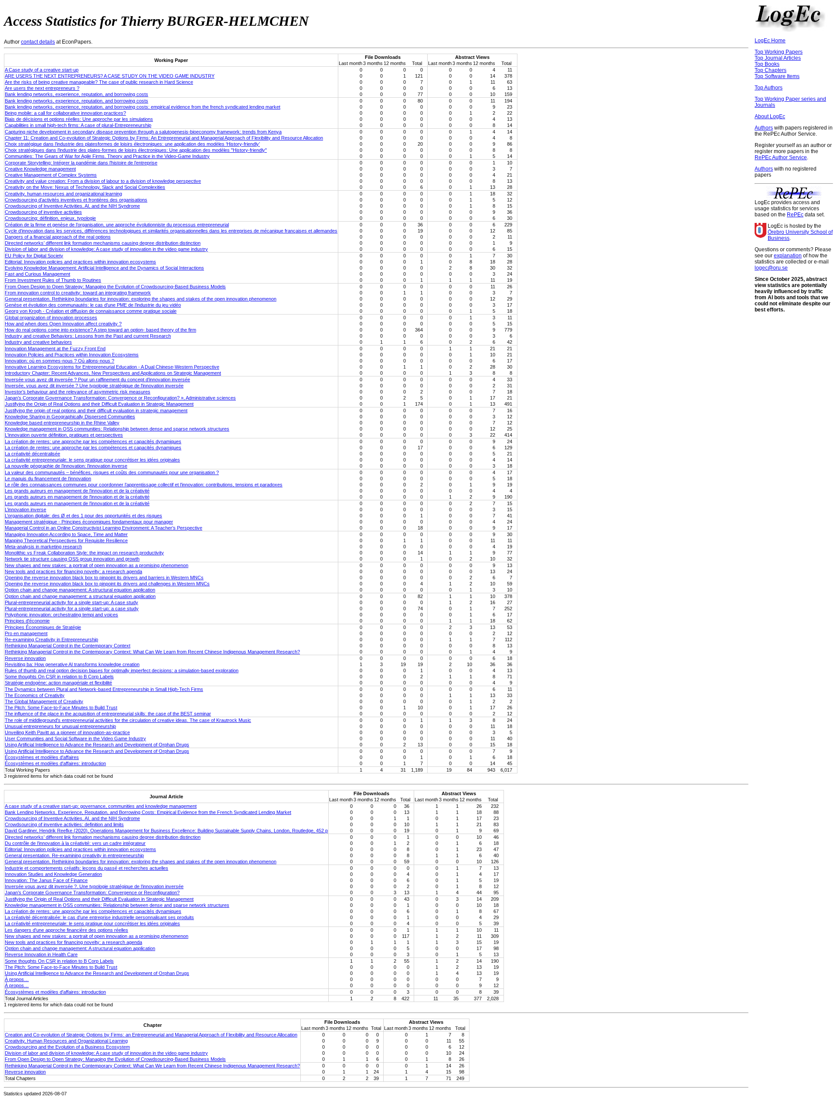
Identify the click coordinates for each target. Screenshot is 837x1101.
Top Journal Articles (778, 58)
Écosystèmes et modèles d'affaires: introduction (55, 763)
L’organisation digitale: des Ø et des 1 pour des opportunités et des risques (83, 515)
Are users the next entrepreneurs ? (42, 88)
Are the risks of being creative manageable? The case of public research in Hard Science (99, 82)
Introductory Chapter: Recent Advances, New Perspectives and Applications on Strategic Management (113, 373)
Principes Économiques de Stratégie (43, 627)
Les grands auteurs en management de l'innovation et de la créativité (77, 490)
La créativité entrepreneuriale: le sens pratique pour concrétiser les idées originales (92, 459)
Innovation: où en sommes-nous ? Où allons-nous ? (59, 360)
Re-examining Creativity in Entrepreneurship (51, 639)
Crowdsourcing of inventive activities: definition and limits (64, 824)
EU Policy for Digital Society (34, 255)
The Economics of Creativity (35, 695)
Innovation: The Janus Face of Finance (46, 880)
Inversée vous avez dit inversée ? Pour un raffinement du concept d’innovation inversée (97, 379)
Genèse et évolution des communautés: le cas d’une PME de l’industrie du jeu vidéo (93, 305)
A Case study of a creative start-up (41, 69)
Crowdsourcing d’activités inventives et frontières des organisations (76, 199)
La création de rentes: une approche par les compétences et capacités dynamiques (93, 441)
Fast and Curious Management (37, 274)
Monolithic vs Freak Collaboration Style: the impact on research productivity (84, 552)
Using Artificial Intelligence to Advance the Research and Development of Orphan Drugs (97, 744)
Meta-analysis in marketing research (43, 546)
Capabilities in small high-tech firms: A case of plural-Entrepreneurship (78, 125)
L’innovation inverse (25, 509)
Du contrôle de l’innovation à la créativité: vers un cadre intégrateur (75, 843)
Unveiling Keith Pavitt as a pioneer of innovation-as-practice (67, 732)
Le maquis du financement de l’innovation (48, 478)
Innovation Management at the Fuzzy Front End (55, 348)
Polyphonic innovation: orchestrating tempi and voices (61, 614)
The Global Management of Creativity (44, 701)
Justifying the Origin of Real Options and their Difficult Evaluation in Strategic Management (99, 404)
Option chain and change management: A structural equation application (80, 589)
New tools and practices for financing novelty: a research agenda (73, 571)
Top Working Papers (779, 52)
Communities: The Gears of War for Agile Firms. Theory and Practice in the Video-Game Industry (107, 156)
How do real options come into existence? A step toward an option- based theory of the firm (100, 329)
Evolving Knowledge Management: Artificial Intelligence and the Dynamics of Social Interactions (104, 267)
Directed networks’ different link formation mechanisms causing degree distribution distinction (103, 243)
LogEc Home (770, 41)
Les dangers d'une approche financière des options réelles (66, 930)
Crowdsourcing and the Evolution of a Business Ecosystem (67, 1047)
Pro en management (26, 633)
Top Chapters (770, 70)
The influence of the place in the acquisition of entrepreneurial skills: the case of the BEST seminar (108, 713)
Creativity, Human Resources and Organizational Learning (66, 1040)
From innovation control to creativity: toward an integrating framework (78, 292)
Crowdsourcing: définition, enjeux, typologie (50, 218)
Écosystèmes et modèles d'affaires (42, 757)
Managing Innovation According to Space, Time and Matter (66, 534)
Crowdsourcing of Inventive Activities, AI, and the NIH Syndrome (72, 206)
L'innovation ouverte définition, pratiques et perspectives (64, 435)
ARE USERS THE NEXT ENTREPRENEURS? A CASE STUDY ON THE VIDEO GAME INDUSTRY (109, 76)
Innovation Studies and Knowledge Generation (53, 874)
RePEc (795, 215)
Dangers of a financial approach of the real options (58, 236)
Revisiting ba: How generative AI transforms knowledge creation (72, 664)
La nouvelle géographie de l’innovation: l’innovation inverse (66, 465)
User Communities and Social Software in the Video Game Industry (75, 738)
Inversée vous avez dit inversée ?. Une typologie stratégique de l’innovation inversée (94, 886)
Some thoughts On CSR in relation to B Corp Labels (59, 676)
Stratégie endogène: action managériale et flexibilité (58, 682)
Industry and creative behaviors (38, 342)
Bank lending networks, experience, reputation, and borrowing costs (76, 94)
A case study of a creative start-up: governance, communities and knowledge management (101, 806)
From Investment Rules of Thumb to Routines (53, 280)
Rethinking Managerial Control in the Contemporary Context (67, 645)
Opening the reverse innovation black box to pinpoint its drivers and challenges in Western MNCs (107, 583)
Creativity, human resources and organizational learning (63, 193)
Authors (764, 128)
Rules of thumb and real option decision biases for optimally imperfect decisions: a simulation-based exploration (121, 670)
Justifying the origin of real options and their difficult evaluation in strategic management (96, 410)
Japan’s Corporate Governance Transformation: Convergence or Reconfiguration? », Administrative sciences (120, 397)
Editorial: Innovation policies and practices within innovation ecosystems (80, 261)
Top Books (767, 64)
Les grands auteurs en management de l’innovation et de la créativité (77, 503)
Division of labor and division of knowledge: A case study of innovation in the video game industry (106, 249)
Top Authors (769, 88)
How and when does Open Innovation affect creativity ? (63, 323)
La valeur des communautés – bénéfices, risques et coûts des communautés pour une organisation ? (112, 472)
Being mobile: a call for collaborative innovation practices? (65, 113)
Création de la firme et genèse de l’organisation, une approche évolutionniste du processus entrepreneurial (117, 224)
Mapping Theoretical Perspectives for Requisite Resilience (66, 540)
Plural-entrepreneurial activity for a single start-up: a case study (72, 608)
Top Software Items (777, 76)
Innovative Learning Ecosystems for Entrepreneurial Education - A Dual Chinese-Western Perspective (112, 366)
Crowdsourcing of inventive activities (43, 212)
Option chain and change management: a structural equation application (80, 596)
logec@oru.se (771, 268)
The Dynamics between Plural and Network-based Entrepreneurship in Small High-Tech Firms (104, 689)
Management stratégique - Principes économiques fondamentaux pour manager (89, 521)
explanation (788, 256)
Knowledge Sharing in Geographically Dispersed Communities (70, 416)
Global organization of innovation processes (51, 317)
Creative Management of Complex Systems (51, 175)
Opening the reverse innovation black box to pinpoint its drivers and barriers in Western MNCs (104, 577)
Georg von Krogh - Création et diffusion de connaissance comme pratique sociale (91, 311)
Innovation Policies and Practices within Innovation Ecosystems (72, 354)
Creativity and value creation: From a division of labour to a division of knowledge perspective (103, 181)
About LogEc (770, 116)
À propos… (17, 979)
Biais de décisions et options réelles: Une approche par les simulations (79, 119)
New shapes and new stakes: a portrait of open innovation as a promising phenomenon (96, 565)
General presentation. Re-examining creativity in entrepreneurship (74, 855)
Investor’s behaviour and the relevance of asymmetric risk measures (77, 391)
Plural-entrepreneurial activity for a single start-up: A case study (71, 602)
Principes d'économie (27, 620)
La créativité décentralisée (32, 453)
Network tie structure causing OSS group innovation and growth (72, 558)
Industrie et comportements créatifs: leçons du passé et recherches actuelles (86, 868)
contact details (38, 42)
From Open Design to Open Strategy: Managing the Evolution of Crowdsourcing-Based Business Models (115, 286)
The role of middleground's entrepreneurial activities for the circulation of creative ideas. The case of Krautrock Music (128, 720)
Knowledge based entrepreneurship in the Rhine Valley (62, 422)
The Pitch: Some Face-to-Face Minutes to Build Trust (61, 707)
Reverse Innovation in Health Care (41, 954)
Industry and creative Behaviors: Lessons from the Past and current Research (88, 336)
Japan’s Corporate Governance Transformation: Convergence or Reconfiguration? (92, 892)
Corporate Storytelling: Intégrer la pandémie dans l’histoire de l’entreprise (81, 162)
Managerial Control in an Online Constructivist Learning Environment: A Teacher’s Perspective (103, 527)
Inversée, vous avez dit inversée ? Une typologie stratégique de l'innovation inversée (94, 385)
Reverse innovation (25, 658)
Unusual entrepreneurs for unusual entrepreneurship (60, 726)
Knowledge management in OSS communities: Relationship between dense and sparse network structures (117, 428)
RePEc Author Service (781, 157)
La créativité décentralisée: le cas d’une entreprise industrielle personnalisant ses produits (99, 917)
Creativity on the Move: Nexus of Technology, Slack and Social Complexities (85, 187)
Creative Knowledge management (40, 168)
